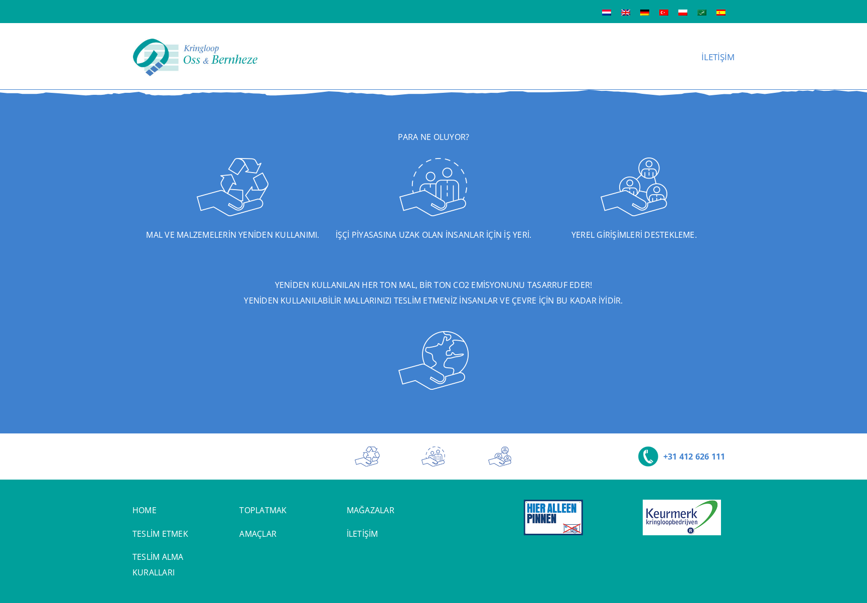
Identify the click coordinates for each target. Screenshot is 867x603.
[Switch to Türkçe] (663, 12)
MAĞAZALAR (370, 510)
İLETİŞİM (362, 533)
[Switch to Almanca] (644, 12)
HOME (144, 510)
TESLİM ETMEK (160, 533)
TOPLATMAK (262, 510)
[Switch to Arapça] (701, 12)
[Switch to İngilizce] (625, 12)
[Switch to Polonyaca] (682, 12)
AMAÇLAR (257, 533)
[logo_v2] (195, 42)
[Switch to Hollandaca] (606, 12)
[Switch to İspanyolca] (721, 12)
